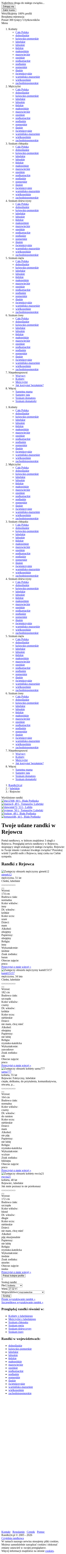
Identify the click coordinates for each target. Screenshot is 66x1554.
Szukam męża (16, 1325)
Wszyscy (20, 375)
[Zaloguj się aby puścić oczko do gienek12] (8, 885)
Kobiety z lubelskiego (20, 1315)
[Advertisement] (33, 1431)
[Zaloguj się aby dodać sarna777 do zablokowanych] (14, 1088)
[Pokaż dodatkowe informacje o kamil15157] (2, 983)
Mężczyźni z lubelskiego (22, 1319)
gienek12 (6, 874)
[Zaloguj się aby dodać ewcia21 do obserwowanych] (11, 1190)
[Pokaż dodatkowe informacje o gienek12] (2, 885)
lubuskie (20, 44)
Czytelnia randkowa (12, 1538)
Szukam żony (16, 1331)
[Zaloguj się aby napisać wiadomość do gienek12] (5, 885)
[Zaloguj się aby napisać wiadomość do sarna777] (5, 1088)
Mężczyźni (21, 382)
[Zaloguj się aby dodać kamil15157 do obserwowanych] (11, 983)
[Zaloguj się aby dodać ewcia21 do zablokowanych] (14, 1190)
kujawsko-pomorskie (27, 38)
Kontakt (5, 1531)
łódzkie (19, 48)
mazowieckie (22, 54)
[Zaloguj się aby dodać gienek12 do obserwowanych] (11, 885)
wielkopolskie (23, 79)
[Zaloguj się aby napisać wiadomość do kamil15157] (5, 983)
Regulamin (18, 1531)
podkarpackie (22, 60)
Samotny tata (22, 394)
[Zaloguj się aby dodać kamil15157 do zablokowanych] (14, 983)
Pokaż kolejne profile (13, 1275)
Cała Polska (22, 32)
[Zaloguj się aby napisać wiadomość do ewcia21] (5, 1190)
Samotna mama (24, 391)
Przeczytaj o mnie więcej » (16, 966)
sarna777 (6, 1071)
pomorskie (21, 67)
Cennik (31, 1531)
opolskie (20, 57)
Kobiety (19, 378)
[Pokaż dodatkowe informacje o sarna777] (2, 1088)
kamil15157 (8, 973)
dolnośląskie (22, 35)
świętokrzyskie (23, 73)
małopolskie (22, 51)
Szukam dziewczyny (20, 1328)
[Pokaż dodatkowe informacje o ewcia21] (2, 1190)
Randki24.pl (15, 785)
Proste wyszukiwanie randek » (18, 1299)
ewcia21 (6, 1176)
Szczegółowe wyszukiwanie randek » (22, 1302)
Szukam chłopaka (18, 1322)
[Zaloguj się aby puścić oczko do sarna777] (8, 1088)
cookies (49, 1550)
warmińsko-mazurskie (27, 76)
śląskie (19, 70)
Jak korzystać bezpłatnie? (29, 385)
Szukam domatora (25, 397)
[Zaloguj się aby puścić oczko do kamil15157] (8, 983)
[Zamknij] (2, 888)
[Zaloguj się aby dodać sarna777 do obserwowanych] (11, 1088)
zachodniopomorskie (27, 83)
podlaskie (20, 64)
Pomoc (41, 1531)
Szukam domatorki (25, 401)
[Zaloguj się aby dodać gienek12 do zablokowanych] (14, 885)
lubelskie (20, 41)
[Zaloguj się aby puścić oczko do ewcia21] (8, 1190)
